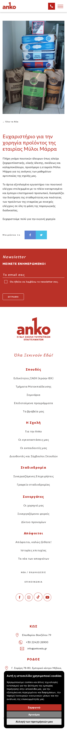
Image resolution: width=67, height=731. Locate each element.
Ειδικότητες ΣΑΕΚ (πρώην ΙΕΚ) (33, 378)
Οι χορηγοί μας (33, 505)
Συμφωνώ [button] (34, 707)
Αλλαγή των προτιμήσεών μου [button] (34, 721)
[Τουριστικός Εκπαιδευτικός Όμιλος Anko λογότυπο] (14, 8)
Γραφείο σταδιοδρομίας (33, 484)
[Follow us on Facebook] (19, 600)
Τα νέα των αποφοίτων (33, 558)
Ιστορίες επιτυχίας (33, 550)
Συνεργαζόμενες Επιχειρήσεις (33, 476)
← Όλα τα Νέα (10, 121)
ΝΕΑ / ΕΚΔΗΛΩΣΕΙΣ (33, 572)
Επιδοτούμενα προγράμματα (33, 403)
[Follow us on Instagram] (29, 600)
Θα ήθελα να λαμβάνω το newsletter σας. (33, 281)
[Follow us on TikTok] (38, 600)
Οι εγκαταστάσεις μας (33, 439)
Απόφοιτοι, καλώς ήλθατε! (33, 542)
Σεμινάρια (33, 394)
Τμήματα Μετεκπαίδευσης (33, 386)
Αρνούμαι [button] (34, 714)
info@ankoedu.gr (37, 648)
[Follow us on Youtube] (47, 600)
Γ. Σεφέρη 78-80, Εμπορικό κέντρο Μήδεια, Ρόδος (36, 670)
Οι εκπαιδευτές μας (33, 448)
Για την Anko (33, 431)
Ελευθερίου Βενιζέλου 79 (36, 635)
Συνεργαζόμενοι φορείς (33, 513)
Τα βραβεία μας (33, 411)
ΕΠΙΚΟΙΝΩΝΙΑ (33, 581)
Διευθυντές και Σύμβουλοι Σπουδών (33, 456)
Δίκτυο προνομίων (33, 522)
